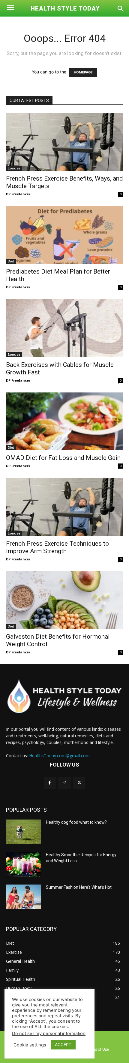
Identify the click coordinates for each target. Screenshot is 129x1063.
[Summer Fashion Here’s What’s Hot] (23, 897)
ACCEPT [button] (63, 1044)
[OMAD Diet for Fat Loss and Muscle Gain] (64, 421)
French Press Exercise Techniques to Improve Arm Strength (57, 547)
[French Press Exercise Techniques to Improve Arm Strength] (64, 507)
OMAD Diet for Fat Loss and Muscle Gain (63, 457)
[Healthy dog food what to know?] (23, 832)
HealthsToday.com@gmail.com (59, 755)
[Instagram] (64, 783)
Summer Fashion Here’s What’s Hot (79, 887)
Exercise (14, 168)
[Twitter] (79, 783)
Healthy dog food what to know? (76, 822)
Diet (11, 261)
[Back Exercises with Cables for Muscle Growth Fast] (64, 328)
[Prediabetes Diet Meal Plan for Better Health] (64, 235)
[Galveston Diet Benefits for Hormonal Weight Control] (64, 600)
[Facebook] (50, 783)
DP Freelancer (18, 194)
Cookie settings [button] (30, 1045)
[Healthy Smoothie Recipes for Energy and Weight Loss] (23, 864)
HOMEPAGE (83, 72)
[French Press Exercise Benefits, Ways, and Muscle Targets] (64, 142)
